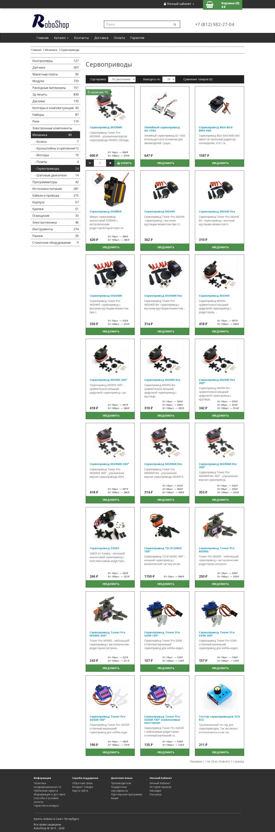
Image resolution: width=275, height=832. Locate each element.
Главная (42, 38)
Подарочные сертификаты (119, 788)
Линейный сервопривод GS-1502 (162, 128)
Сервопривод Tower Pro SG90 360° (217, 633)
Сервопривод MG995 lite (162, 380)
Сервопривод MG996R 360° (109, 464)
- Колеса (55, 142)
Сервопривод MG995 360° (108, 380)
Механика (51, 50)
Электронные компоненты (55, 128)
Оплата (119, 38)
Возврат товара (82, 787)
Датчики (55, 67)
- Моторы (55, 155)
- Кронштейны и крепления (55, 148)
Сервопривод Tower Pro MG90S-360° (107, 633)
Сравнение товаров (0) (198, 79)
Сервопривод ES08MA (106, 211)
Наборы (55, 115)
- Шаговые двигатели (55, 175)
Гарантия (137, 38)
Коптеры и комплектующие (55, 108)
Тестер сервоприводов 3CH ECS (219, 718)
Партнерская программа (126, 794)
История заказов (160, 787)
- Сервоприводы (55, 168)
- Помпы (55, 162)
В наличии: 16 (98, 92)
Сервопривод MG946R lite (163, 295)
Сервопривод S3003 (104, 548)
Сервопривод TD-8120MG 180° (163, 549)
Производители (121, 783)
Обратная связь (82, 783)
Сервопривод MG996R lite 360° (218, 465)
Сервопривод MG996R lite (163, 464)
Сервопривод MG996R (106, 127)
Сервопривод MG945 (159, 211)
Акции (114, 798)
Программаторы (55, 182)
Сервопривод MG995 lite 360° (217, 381)
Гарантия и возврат (46, 805)
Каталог (60, 38)
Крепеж (55, 209)
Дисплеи (55, 101)
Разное (55, 236)
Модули (55, 81)
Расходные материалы (55, 88)
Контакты (81, 38)
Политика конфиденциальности (47, 785)
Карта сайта (80, 790)
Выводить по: (152, 79)
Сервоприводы (70, 50)
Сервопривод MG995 (214, 295)
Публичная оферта (46, 790)
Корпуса (55, 202)
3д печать (55, 94)
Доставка (101, 38)
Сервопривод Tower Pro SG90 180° (162, 633)
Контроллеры (55, 61)
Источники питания (55, 189)
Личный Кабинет (160, 783)
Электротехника (55, 222)
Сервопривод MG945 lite (217, 211)
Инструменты (55, 229)
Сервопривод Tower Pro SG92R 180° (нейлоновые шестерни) (162, 719)
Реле (55, 121)
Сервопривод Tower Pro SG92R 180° (107, 718)
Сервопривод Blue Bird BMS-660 (215, 128)
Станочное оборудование (55, 243)
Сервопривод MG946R (106, 295)
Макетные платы (55, 74)
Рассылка (155, 794)
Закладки (155, 790)
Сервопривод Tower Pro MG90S (217, 549)
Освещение (55, 216)
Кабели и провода (55, 195)
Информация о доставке (49, 794)
